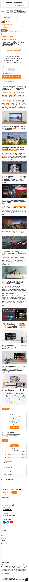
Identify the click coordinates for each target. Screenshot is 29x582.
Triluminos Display (9, 150)
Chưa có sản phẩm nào (7, 24)
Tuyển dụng (4, 538)
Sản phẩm (3, 29)
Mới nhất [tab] (7, 462)
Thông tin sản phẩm (9, 81)
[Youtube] (11, 522)
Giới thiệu (3, 530)
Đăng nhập (16, 5)
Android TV (11, 348)
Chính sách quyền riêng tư (19, 579)
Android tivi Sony (8, 104)
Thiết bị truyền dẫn (5, 30)
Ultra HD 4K (17, 128)
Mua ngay (14, 427)
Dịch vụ (6, 25)
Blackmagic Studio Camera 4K (11, 489)
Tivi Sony (4, 286)
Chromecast (11, 369)
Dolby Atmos (7, 257)
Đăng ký (22, 5)
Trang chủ (4, 27)
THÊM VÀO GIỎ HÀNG (11, 77)
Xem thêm (15, 486)
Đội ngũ (3, 540)
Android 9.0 (8, 287)
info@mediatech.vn (18, 2)
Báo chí (3, 535)
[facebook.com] (4, 522)
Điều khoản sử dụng (7, 579)
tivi (4, 208)
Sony (14, 39)
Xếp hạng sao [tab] (8, 463)
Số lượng (4, 66)
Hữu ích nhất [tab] (8, 461)
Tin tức (3, 533)
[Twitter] (7, 522)
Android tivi (5, 156)
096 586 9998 (9, 2)
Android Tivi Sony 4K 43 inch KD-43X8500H (13, 92)
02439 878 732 (7, 510)
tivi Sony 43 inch (14, 100)
